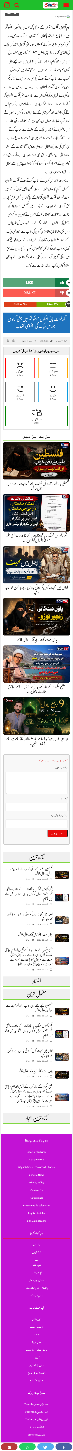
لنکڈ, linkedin (37, 1427)
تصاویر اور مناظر (36, 1280)
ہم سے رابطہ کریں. (36, 1365)
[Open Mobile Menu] (66, 5)
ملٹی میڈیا (36, 1342)
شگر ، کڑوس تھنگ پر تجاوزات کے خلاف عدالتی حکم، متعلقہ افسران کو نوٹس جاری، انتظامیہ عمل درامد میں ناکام (29, 894)
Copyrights (36, 1197)
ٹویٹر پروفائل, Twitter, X (36, 1419)
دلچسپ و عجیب (36, 1326)
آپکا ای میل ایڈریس (59, 815)
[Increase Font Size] (13, 340)
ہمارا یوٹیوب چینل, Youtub (36, 1404)
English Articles (36, 1213)
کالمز (36, 1259)
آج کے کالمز (37, 1272)
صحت (36, 1334)
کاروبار (36, 1357)
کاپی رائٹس (36, 1319)
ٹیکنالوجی (36, 1252)
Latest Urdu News (36, 1152)
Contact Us (36, 1190)
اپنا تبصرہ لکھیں (61, 767)
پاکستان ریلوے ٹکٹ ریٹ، (37, 1287)
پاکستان (36, 1244)
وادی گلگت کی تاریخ (36, 1372)
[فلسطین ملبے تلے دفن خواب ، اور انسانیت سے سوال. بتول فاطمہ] (62, 875)
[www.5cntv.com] (50, 5)
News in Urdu (36, 1159)
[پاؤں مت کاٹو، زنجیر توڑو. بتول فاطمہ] (62, 938)
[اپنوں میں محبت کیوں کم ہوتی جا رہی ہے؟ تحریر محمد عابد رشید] (62, 920)
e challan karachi (36, 1220)
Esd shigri (44, 341)
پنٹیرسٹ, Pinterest (36, 1434)
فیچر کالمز (36, 1264)
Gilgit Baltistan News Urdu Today (36, 1167)
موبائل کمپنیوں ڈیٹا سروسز (36, 1349)
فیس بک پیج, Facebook (36, 1411)
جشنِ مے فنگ (36, 1295)
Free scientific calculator (36, 1205)
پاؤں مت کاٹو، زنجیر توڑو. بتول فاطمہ (36, 639)
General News (36, 1174)
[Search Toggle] (16, 5)
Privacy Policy (36, 1182)
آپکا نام (64, 798)
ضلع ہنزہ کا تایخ (36, 1380)
